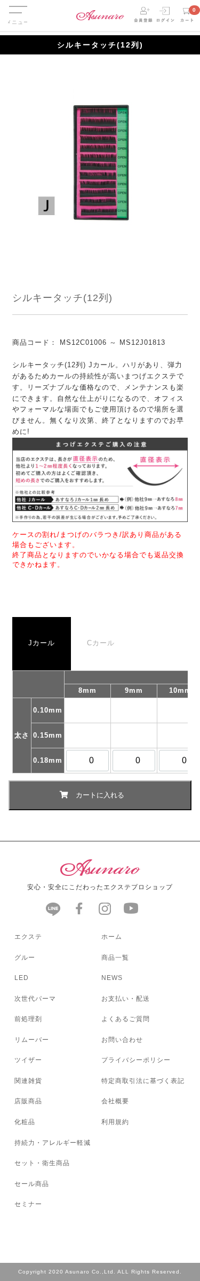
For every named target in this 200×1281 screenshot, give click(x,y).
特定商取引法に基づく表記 (143, 1081)
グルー (24, 957)
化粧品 (24, 1122)
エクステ (28, 936)
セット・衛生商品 (42, 1163)
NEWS (112, 978)
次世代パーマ (35, 998)
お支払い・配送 (125, 998)
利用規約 (115, 1122)
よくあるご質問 (125, 1019)
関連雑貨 (28, 1081)
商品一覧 (115, 957)
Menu (17, 5)
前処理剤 (28, 1019)
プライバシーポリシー (136, 1060)
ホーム (111, 936)
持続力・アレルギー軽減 (52, 1142)
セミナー (28, 1204)
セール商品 (31, 1184)
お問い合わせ (122, 1039)
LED (21, 978)
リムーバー (31, 1039)
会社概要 (115, 1101)
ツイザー (28, 1060)
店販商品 (28, 1101)
